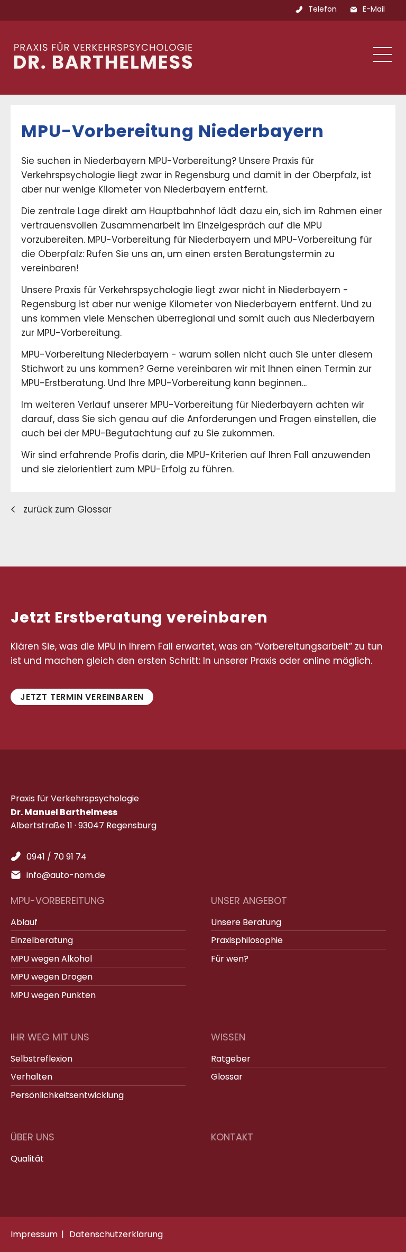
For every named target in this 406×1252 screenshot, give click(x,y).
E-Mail (374, 9)
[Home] (103, 65)
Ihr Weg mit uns (50, 1037)
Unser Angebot (249, 900)
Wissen (228, 1037)
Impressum (34, 1234)
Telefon (322, 9)
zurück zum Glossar (67, 509)
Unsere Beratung (246, 922)
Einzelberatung (42, 940)
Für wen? (229, 959)
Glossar (227, 1077)
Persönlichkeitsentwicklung (67, 1095)
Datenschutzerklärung (116, 1234)
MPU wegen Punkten (53, 995)
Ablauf (24, 922)
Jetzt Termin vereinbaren (82, 697)
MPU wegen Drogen (52, 977)
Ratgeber (231, 1059)
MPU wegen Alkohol (51, 959)
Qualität (27, 1159)
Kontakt (232, 1137)
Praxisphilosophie (247, 940)
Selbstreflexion (41, 1059)
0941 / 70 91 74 (56, 857)
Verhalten (31, 1077)
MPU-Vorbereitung (58, 900)
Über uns (32, 1137)
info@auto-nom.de (65, 875)
